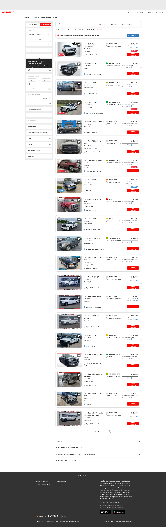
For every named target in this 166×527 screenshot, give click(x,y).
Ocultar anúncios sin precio (35, 89)
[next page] (109, 431)
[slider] (29, 70)
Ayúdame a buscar (133, 35)
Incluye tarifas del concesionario (130, 65)
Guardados (143, 12)
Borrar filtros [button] (33, 24)
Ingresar (64, 516)
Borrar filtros (99, 29)
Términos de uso (40, 522)
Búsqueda (135, 12)
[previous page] (87, 431)
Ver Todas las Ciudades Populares (110, 503)
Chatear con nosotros (43, 485)
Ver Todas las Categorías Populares (111, 508)
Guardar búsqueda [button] (45, 24)
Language (41, 516)
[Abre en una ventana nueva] (105, 512)
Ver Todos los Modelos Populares (111, 505)
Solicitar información (133, 54)
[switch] (47, 89)
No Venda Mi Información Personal (69, 522)
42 (104, 432)
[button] (39, 34)
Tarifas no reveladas (133, 46)
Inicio (129, 12)
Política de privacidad (52, 522)
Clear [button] (49, 44)
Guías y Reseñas (60, 481)
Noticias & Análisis (42, 481)
